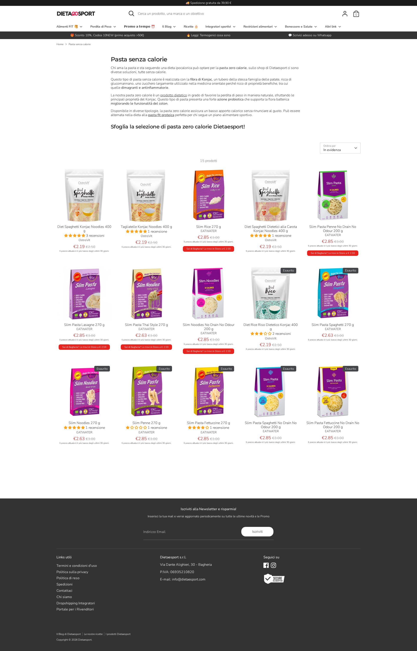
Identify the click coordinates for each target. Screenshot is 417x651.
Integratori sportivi (218, 27)
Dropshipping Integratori (75, 603)
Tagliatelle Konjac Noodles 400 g (146, 226)
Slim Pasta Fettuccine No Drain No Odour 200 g (332, 425)
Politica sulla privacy (72, 572)
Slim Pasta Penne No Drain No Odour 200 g (332, 228)
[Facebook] (266, 565)
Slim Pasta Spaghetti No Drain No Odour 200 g (271, 425)
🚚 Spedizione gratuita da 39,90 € (208, 3)
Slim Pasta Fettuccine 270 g (208, 423)
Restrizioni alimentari (258, 27)
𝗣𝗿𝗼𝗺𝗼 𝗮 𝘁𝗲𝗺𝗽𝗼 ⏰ (139, 27)
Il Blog (167, 27)
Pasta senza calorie (80, 44)
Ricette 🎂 (191, 27)
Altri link (331, 27)
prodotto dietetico (173, 95)
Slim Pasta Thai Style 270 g (146, 324)
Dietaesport (85, 639)
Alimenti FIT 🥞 (67, 27)
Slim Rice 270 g (208, 226)
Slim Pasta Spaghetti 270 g (333, 324)
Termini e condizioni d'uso (76, 565)
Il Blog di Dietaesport (68, 634)
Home (59, 44)
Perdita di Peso (101, 27)
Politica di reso (67, 578)
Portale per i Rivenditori (75, 609)
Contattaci (64, 590)
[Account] (345, 13)
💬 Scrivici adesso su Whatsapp (309, 35)
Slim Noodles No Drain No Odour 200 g (208, 326)
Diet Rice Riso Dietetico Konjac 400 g (270, 326)
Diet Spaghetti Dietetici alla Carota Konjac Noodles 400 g (271, 228)
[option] (208, 35)
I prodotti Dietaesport (118, 634)
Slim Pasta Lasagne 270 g (84, 324)
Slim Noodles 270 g (84, 423)
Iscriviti (257, 531)
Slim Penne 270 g (146, 423)
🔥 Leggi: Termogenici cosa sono (208, 35)
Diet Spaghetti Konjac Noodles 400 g (84, 228)
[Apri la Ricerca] (131, 13)
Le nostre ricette (93, 634)
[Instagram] (273, 565)
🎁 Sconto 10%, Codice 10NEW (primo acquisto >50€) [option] (107, 35)
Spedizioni (64, 584)
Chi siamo (64, 597)
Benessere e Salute (299, 27)
